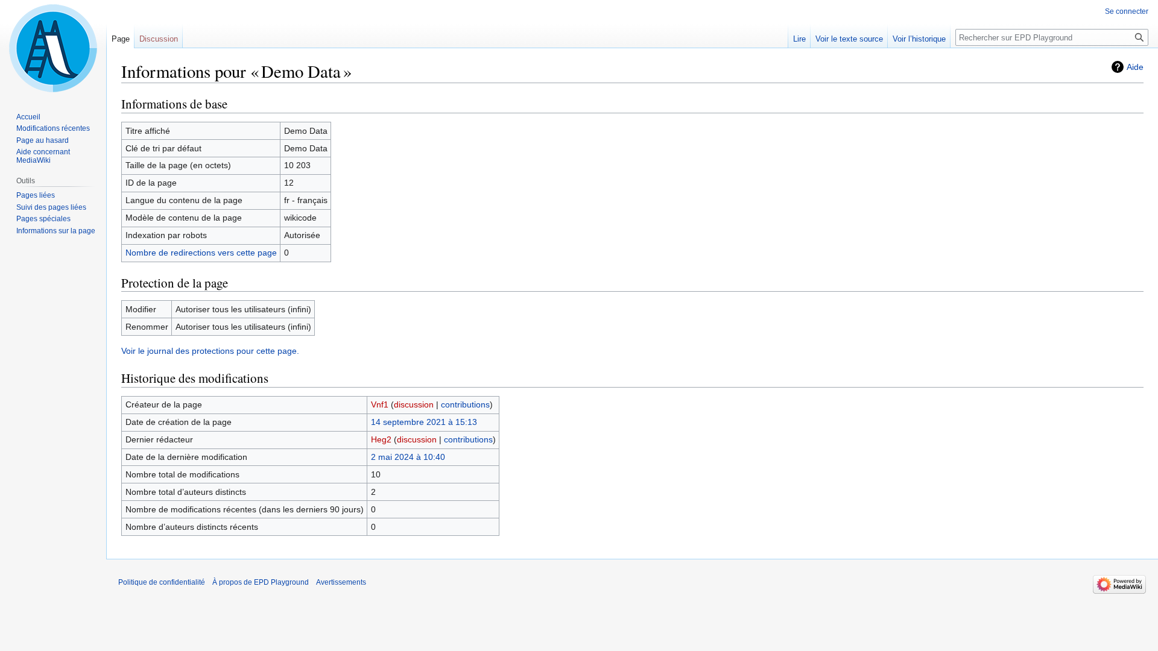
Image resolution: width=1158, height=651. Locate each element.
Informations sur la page (55, 231)
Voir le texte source (849, 38)
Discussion (158, 38)
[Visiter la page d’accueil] (53, 48)
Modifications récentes (53, 128)
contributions (465, 404)
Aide (1135, 67)
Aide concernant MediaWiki (43, 156)
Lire (799, 38)
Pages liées (35, 195)
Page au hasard (42, 140)
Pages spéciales (43, 219)
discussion (414, 404)
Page (121, 38)
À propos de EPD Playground (260, 582)
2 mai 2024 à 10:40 (408, 457)
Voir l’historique (919, 38)
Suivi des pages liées (51, 207)
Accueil (28, 117)
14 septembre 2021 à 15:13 (424, 422)
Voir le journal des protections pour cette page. (210, 351)
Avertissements (341, 582)
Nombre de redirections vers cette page (201, 252)
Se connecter (1126, 11)
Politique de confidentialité (161, 582)
